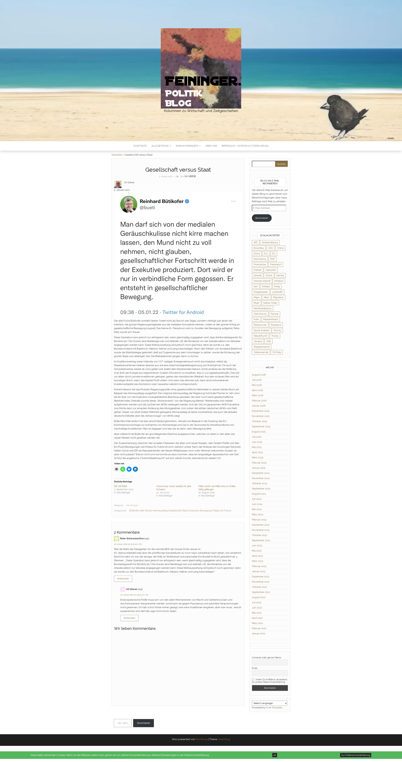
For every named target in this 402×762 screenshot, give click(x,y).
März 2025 (257, 457)
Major (257, 297)
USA (268, 341)
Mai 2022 (256, 612)
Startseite (140, 145)
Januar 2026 (259, 405)
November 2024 (261, 478)
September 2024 (261, 488)
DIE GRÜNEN (120, 486)
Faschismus (260, 259)
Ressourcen (260, 324)
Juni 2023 (257, 545)
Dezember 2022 (260, 576)
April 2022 (257, 618)
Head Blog (224, 739)
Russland (276, 324)
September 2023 (261, 540)
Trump (274, 335)
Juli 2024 (256, 499)
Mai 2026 (257, 385)
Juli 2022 (256, 602)
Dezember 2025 (260, 411)
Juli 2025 (256, 436)
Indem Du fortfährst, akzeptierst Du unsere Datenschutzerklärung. (269, 680)
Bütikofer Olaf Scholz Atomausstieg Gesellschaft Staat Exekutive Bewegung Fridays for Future (180, 510)
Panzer (274, 313)
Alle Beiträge (160, 145)
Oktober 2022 (259, 587)
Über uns (211, 145)
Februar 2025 (259, 462)
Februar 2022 (259, 628)
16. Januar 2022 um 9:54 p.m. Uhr (134, 595)
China (280, 248)
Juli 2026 (257, 379)
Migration (278, 297)
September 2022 (261, 592)
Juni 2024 (257, 504)
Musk (256, 302)
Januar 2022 (258, 633)
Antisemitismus (270, 242)
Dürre (257, 253)
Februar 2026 (259, 400)
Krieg (277, 286)
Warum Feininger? (187, 145)
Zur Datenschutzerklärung (355, 755)
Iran (256, 286)
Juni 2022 (257, 607)
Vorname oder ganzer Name (266, 657)
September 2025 (261, 426)
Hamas (280, 275)
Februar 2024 (259, 519)
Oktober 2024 (259, 483)
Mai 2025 (256, 447)
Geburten (271, 270)
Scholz (277, 330)
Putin (256, 319)
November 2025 (260, 416)
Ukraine (258, 341)
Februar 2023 (259, 566)
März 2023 (257, 561)
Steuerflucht (260, 335)
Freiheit (257, 270)
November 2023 (260, 530)
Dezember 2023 (260, 524)
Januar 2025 (258, 467)
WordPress (202, 739)
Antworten (123, 578)
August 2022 (259, 597)
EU (273, 253)
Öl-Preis (276, 352)
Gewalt (257, 275)
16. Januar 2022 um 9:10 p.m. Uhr (128, 544)
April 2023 (257, 555)
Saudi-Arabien (261, 330)
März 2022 (257, 623)
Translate (277, 707)
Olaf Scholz (260, 313)
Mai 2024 (257, 509)
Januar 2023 (258, 571)
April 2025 (257, 452)
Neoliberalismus (262, 308)
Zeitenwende (261, 352)
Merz (266, 297)
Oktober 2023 (259, 535)
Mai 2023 (256, 550)
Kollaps (266, 286)
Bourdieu (259, 248)
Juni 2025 (257, 442)
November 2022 (260, 581)
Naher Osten (270, 302)
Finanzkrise (260, 264)
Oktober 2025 (259, 421)
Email (254, 668)
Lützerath (277, 291)
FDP (272, 259)
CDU (270, 248)
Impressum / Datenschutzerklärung (245, 145)
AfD (256, 242)
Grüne (269, 275)
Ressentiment (270, 319)
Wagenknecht (261, 346)
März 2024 (257, 514)
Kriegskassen (261, 291)
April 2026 (257, 390)
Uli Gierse (190, 176)
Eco (266, 253)
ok (274, 755)
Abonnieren (261, 218)
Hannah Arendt (262, 281)
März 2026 (257, 395)
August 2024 (259, 493)
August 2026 (259, 374)
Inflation (278, 281)
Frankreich (275, 264)
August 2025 (259, 431)
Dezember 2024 (260, 473)
